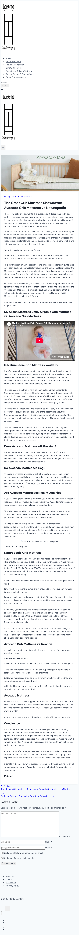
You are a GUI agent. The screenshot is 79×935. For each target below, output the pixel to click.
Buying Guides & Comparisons (20, 74)
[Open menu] (3, 147)
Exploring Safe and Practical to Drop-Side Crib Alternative (28, 794)
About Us (10, 876)
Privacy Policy (12, 886)
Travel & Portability (15, 65)
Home (9, 58)
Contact (9, 879)
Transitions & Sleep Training (19, 71)
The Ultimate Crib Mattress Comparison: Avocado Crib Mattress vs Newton (35, 787)
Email (48, 847)
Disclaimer (11, 882)
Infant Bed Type (13, 62)
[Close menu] (1, 913)
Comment (64, 836)
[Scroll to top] (3, 908)
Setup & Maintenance (16, 77)
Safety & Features (14, 68)
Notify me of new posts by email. (18, 858)
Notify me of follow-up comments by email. (23, 853)
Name (48, 842)
